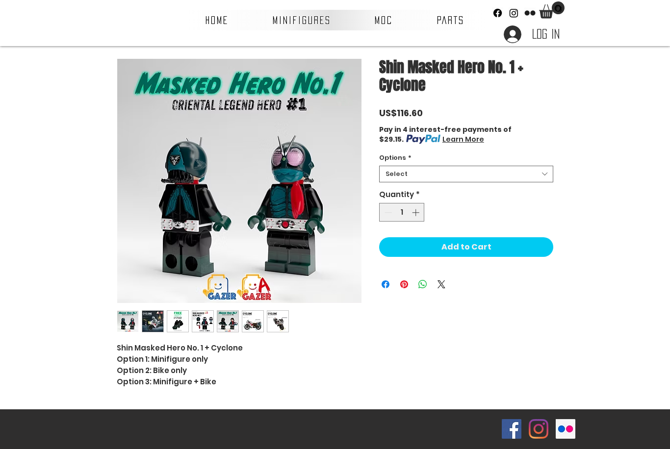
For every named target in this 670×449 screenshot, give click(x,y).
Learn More (463, 139)
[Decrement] (387, 212)
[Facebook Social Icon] (511, 429)
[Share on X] (441, 284)
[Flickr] (530, 13)
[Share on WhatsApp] (423, 284)
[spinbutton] (402, 212)
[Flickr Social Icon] (565, 429)
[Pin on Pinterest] (404, 284)
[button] (302, 20)
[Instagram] (513, 13)
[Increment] (416, 212)
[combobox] (466, 174)
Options (395, 158)
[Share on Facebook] (385, 284)
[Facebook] (497, 13)
